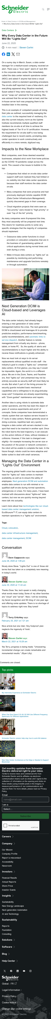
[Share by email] (18, 55)
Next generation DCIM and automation (30, 481)
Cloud (4, 528)
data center (7, 116)
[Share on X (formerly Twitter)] (13, 55)
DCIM (28, 538)
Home (3, 21)
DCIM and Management (27, 21)
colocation (13, 528)
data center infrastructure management (20, 533)
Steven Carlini (26, 47)
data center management (13, 538)
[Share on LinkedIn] (8, 55)
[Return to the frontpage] (14, 9)
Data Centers (12, 21)
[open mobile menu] (48, 9)
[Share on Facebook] (3, 55)
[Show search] (43, 9)
